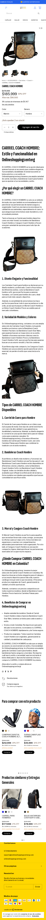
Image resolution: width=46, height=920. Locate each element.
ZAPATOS (34, 20)
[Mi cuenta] (35, 7)
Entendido (35, 916)
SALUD (16, 20)
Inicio (4, 80)
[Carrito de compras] (40, 7)
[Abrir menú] (6, 7)
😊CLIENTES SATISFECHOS (21, 2)
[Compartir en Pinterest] (11, 671)
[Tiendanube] (13, 910)
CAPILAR (8, 20)
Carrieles (22, 80)
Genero (27, 109)
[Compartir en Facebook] (5, 671)
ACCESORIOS (12, 80)
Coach (29, 80)
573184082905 (10, 851)
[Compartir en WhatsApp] (3, 671)
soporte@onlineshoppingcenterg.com (19, 855)
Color (4, 109)
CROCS (25, 20)
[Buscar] (38, 13)
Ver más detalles (8, 104)
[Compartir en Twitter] (8, 671)
